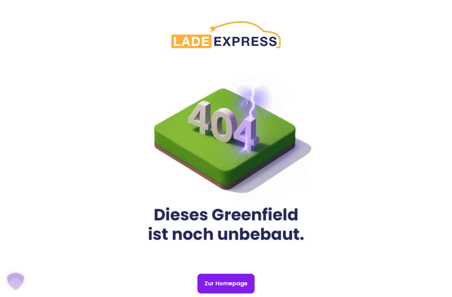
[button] (15, 281)
